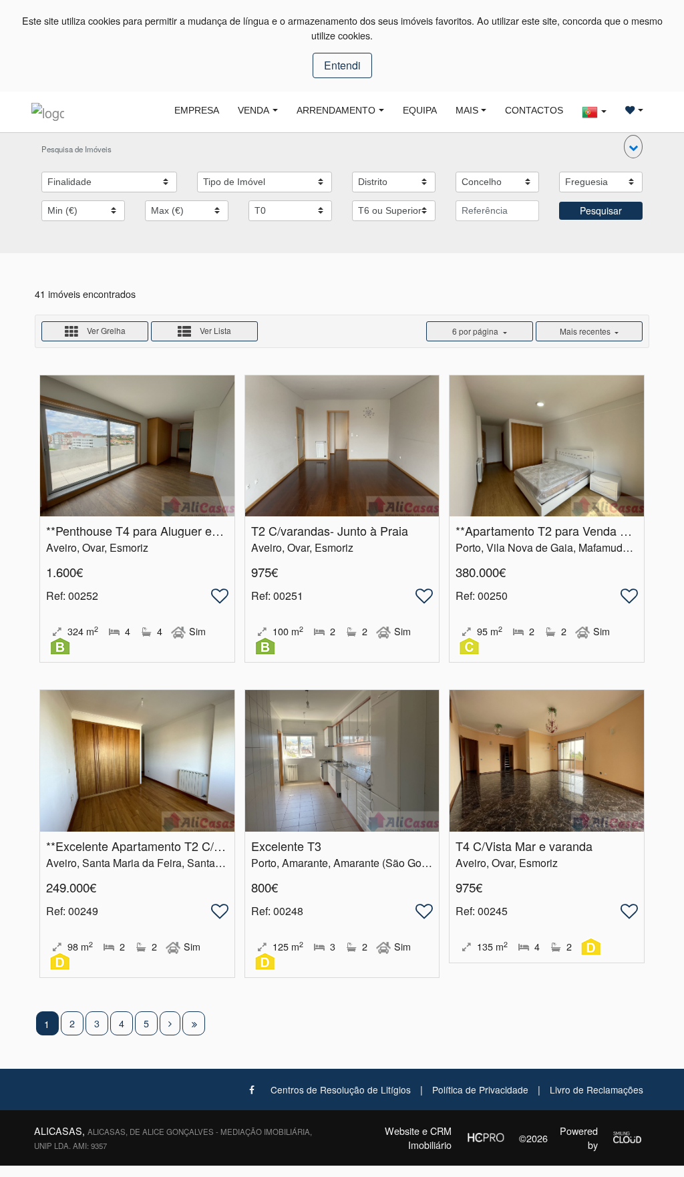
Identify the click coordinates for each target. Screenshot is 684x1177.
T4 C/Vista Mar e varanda (524, 845)
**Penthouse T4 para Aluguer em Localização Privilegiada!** (206, 530)
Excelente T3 (286, 845)
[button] (633, 146)
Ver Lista (214, 330)
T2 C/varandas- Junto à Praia (329, 530)
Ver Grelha (105, 330)
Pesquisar (601, 210)
